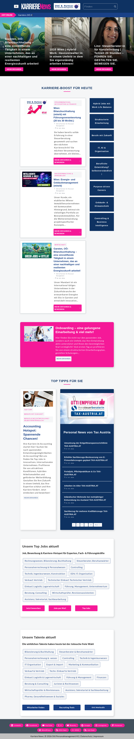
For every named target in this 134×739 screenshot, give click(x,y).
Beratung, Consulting (36, 593)
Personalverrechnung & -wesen (41, 658)
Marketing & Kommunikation (83, 664)
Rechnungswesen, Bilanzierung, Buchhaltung (48, 561)
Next (96, 525)
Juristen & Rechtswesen (66, 683)
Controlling (77, 567)
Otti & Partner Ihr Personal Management (65, 124)
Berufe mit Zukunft (33, 414)
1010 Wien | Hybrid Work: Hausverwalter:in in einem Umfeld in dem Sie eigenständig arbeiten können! (66, 56)
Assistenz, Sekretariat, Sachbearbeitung (45, 599)
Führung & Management (79, 677)
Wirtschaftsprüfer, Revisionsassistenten (73, 593)
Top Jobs (86, 608)
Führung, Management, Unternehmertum (86, 586)
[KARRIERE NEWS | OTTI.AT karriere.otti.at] (36, 6)
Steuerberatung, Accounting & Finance (66, 103)
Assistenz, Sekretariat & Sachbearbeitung (86, 690)
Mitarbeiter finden (35, 707)
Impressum (98, 736)
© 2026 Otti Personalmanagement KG (62, 736)
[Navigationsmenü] (16, 6)
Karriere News (37, 736)
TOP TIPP (28, 410)
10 (91, 525)
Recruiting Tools (66, 707)
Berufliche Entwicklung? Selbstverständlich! (36, 419)
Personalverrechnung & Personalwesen (45, 567)
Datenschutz (86, 736)
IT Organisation (33, 664)
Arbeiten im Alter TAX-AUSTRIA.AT (81, 486)
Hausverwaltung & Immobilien (64, 174)
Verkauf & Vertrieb (34, 671)
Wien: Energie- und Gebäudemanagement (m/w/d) (66, 182)
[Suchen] (115, 6)
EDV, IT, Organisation (82, 573)
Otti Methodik (98, 707)
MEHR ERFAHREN (14, 69)
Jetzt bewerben (33, 608)
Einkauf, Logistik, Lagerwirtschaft (42, 586)
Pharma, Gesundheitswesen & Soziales (44, 696)
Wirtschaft (60, 245)
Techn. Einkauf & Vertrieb (63, 671)
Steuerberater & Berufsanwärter (76, 652)
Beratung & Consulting (36, 683)
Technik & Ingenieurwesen (93, 658)
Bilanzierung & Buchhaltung (39, 652)
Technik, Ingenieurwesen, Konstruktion (45, 573)
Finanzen (101, 677)
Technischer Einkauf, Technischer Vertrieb (69, 580)
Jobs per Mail (60, 608)
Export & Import (54, 664)
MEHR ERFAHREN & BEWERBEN (63, 161)
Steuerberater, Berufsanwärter (93, 561)
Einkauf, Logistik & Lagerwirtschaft (43, 677)
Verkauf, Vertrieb (34, 580)
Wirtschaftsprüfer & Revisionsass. (42, 690)
